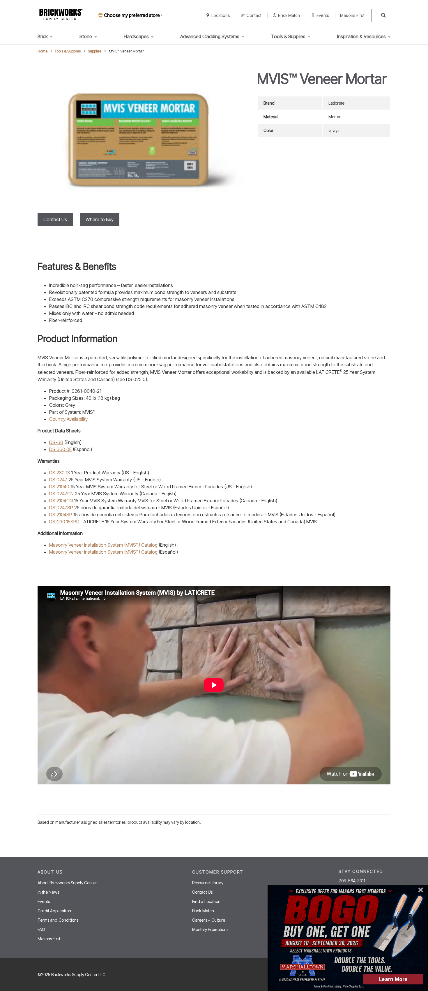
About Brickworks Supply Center (67, 882)
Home (42, 51)
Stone (85, 36)
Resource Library (208, 882)
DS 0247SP (61, 508)
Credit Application (54, 910)
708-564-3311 (352, 881)
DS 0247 (58, 480)
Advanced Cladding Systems (209, 36)
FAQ (41, 929)
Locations (220, 15)
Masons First (352, 15)
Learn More (393, 979)
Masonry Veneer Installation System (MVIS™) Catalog (103, 545)
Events (322, 15)
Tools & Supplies (288, 36)
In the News (48, 892)
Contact (254, 15)
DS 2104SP (60, 514)
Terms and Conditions (58, 920)
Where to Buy (100, 219)
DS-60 (56, 442)
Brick (43, 36)
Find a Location (206, 901)
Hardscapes (136, 36)
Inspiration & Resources (361, 36)
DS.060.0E (60, 449)
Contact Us (55, 219)
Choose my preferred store (132, 15)
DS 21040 (59, 487)
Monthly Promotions (210, 929)
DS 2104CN (61, 501)
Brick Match (289, 15)
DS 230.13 (59, 473)
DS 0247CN (61, 494)
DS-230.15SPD (64, 521)
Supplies (94, 51)
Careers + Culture (208, 920)
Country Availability (68, 419)
